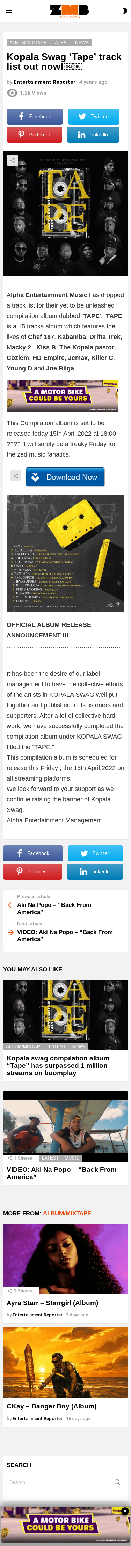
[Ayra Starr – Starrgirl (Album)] (65, 1259)
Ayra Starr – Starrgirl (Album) (52, 1303)
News (78, 1046)
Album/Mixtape (24, 1046)
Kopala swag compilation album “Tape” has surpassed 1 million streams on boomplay (58, 1066)
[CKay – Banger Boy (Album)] (65, 1362)
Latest (57, 1046)
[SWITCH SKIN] (125, 10)
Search (117, 1483)
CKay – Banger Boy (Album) (51, 1406)
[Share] (65, 477)
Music (72, 1158)
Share (12, 160)
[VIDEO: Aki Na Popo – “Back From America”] (65, 1126)
